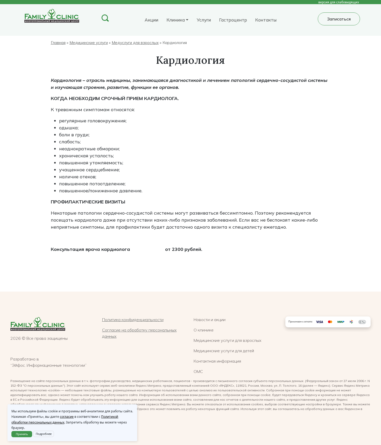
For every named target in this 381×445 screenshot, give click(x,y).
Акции (151, 20)
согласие (67, 416)
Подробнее (44, 434)
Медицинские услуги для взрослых (228, 340)
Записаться (339, 19)
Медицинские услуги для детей (224, 350)
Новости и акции (209, 319)
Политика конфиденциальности (133, 319)
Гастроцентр (233, 20)
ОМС (198, 371)
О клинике (204, 330)
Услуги (204, 20)
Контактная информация (217, 361)
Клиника (176, 20)
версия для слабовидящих (338, 2)
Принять (22, 434)
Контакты (266, 20)
